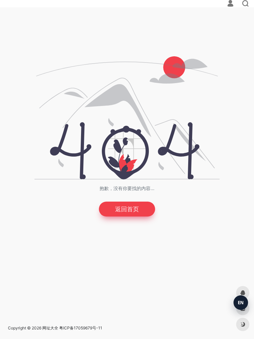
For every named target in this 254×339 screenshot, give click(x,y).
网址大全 (50, 327)
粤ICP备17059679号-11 (80, 327)
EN (241, 303)
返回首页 (127, 209)
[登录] (230, 4)
